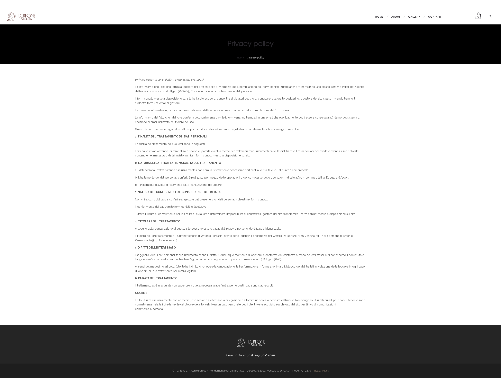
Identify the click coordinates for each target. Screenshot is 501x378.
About (395, 16)
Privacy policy (321, 370)
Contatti (434, 16)
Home (379, 16)
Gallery (414, 16)
